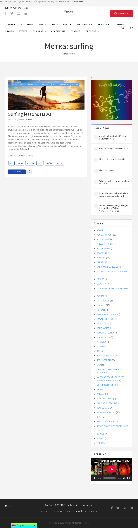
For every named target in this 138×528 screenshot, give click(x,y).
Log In (9, 24)
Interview (101, 342)
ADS (41, 24)
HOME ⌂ (48, 505)
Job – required (104, 360)
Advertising (73, 505)
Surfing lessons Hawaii (31, 114)
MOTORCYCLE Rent (106, 385)
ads (11, 163)
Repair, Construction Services (112, 426)
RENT (66, 24)
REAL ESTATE (83, 24)
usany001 (28, 120)
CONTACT (75, 31)
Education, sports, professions (38, 84)
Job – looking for (105, 356)
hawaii (20, 163)
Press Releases (105, 399)
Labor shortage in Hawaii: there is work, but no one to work (113, 194)
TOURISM (119, 24)
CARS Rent (102, 262)
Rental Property (105, 422)
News (30, 24)
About (100, 230)
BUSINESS (38, 31)
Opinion (100, 394)
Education (102, 284)
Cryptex (68, 523)
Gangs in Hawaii (106, 170)
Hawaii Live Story (105, 319)
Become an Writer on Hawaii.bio (82, 511)
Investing (101, 346)
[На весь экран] (128, 478)
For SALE (101, 310)
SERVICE (102, 24)
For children (103, 301)
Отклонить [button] (78, 1)
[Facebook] (6, 13)
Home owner (103, 328)
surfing (49, 163)
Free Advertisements (107, 314)
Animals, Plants (105, 244)
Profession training (61, 84)
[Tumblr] (18, 13)
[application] (111, 469)
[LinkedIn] (25, 13)
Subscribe (123, 13)
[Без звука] (124, 478)
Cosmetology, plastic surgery (112, 271)
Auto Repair (103, 249)
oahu (40, 163)
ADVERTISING (58, 31)
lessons (30, 163)
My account (88, 505)
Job (53, 24)
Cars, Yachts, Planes (107, 267)
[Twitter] (11, 13)
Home (65, 54)
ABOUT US (91, 31)
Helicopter (102, 324)
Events (23, 31)
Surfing (75, 84)
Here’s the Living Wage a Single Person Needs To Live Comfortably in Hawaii (113, 208)
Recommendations (106, 412)
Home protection (105, 333)
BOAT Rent (102, 253)
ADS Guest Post (17, 84)
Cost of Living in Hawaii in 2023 (113, 148)
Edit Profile (57, 511)
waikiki (60, 163)
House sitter (103, 337)
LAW (99, 365)
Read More (17, 172)
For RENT (101, 305)
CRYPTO (9, 31)
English (20, 525)
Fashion (100, 296)
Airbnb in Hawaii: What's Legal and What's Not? (113, 137)
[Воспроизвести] (94, 478)
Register (44, 511)
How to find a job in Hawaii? (112, 159)
